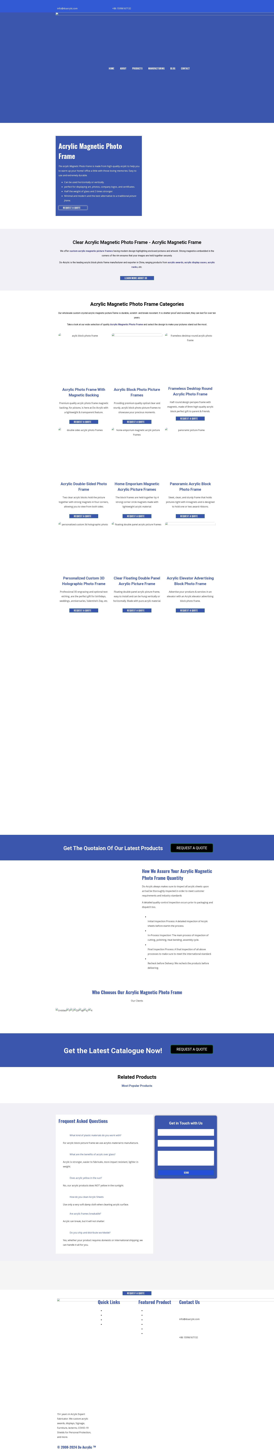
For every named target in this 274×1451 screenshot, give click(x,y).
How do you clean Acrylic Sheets (87, 1196)
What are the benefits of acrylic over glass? (92, 1154)
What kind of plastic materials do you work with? (96, 1135)
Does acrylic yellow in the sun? (86, 1177)
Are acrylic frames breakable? (85, 1213)
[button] (137, 1015)
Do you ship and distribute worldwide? (90, 1232)
